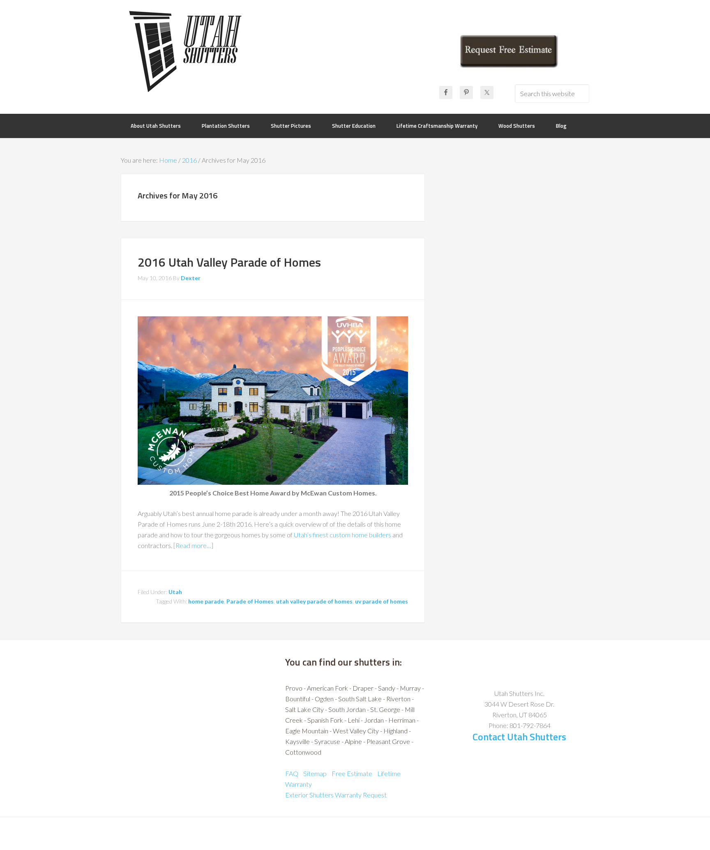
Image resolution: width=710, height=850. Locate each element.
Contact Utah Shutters (519, 736)
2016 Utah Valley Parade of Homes (229, 262)
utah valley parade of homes (314, 601)
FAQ (291, 773)
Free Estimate (352, 773)
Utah (175, 591)
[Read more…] (193, 545)
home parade (206, 601)
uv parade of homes (381, 601)
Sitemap (315, 773)
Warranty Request (361, 795)
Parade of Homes (250, 601)
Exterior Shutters (309, 795)
